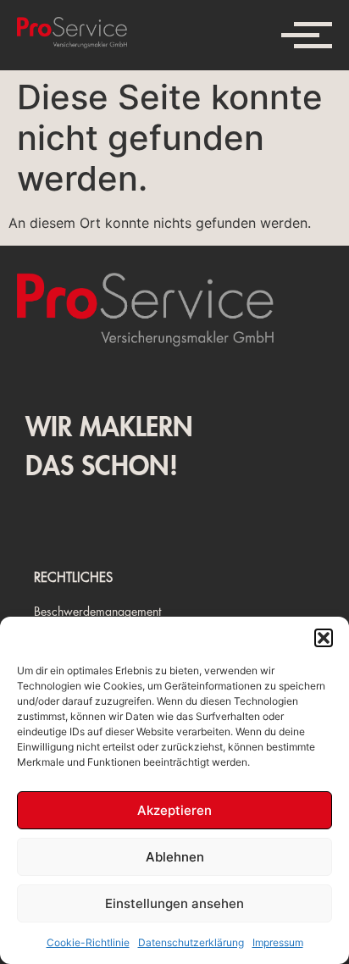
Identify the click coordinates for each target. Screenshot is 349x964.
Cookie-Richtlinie (88, 942)
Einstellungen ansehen (174, 903)
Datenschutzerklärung (191, 942)
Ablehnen (175, 857)
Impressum (277, 942)
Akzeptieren (174, 810)
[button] (323, 637)
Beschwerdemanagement (97, 612)
